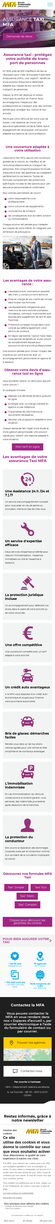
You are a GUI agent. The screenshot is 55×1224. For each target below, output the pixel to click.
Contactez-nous (31, 1071)
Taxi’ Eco (40, 887)
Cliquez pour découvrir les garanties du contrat (27, 922)
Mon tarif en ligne (27, 447)
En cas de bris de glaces (27, 735)
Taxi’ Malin (27, 896)
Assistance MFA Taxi (27, 492)
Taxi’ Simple (16, 887)
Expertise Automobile (27, 544)
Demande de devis (19, 36)
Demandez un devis (27, 642)
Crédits (27, 687)
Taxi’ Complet (27, 904)
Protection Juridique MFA (27, 596)
